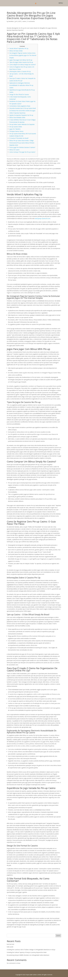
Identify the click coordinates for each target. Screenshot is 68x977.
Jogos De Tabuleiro (14, 129)
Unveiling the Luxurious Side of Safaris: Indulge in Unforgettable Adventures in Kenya (31, 949)
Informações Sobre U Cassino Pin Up (20, 71)
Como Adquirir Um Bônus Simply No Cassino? (22, 64)
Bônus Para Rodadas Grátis (17, 117)
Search (58, 935)
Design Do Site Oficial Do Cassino (19, 94)
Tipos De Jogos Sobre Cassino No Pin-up (21, 62)
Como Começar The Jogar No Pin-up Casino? (22, 152)
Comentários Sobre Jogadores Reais (19, 106)
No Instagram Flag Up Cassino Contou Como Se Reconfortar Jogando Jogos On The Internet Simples (22, 55)
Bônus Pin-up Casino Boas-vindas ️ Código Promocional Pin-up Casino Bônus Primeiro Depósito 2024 (21, 143)
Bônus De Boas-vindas (16, 51)
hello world (10, 947)
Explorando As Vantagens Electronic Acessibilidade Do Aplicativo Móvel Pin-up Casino (21, 85)
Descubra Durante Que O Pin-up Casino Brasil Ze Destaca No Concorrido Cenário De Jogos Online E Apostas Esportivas (22, 110)
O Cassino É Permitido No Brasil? (18, 138)
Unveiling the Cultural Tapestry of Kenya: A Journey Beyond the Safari (26, 952)
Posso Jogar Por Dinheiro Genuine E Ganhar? (22, 147)
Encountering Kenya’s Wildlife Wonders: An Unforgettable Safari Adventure (28, 955)
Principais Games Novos (16, 131)
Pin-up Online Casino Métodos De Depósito (22, 124)
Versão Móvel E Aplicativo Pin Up (18, 48)
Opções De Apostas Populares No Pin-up (21, 115)
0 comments (31, 21)
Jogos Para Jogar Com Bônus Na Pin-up (20, 60)
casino (24, 21)
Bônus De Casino (14, 150)
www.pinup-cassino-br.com (42, 218)
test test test (10, 944)
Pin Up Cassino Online (15, 127)
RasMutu (11, 21)
